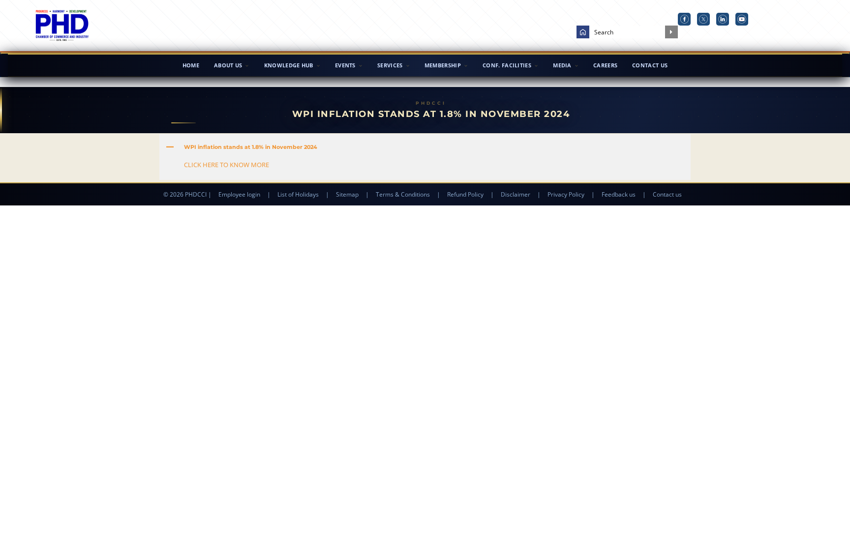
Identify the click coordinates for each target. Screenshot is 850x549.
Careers (605, 65)
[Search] (671, 32)
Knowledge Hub (288, 65)
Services (389, 65)
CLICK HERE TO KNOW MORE (226, 164)
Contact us (667, 194)
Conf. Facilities (507, 65)
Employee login (239, 194)
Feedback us (619, 194)
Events (345, 65)
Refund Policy (465, 194)
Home (190, 65)
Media (562, 65)
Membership (443, 65)
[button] (425, 147)
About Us (228, 65)
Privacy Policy (565, 194)
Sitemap (347, 194)
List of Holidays (298, 194)
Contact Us (650, 65)
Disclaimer (515, 194)
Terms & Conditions (403, 194)
